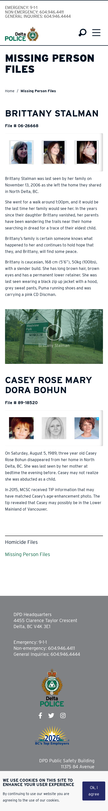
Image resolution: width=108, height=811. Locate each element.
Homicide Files (21, 542)
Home (10, 91)
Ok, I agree (93, 791)
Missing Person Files (27, 554)
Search (82, 32)
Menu (96, 32)
